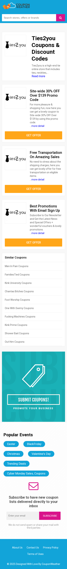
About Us (17, 547)
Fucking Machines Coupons (20, 316)
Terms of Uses (35, 554)
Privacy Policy (50, 547)
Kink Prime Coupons (16, 325)
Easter (11, 444)
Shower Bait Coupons (17, 333)
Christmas (13, 454)
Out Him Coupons (14, 341)
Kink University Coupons (18, 283)
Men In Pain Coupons (16, 266)
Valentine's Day (41, 454)
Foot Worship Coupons (17, 299)
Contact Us (33, 547)
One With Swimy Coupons (19, 308)
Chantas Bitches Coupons (19, 291)
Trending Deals (16, 463)
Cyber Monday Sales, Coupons (26, 473)
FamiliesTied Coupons (17, 274)
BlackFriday (34, 444)
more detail (37, 126)
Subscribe (50, 515)
